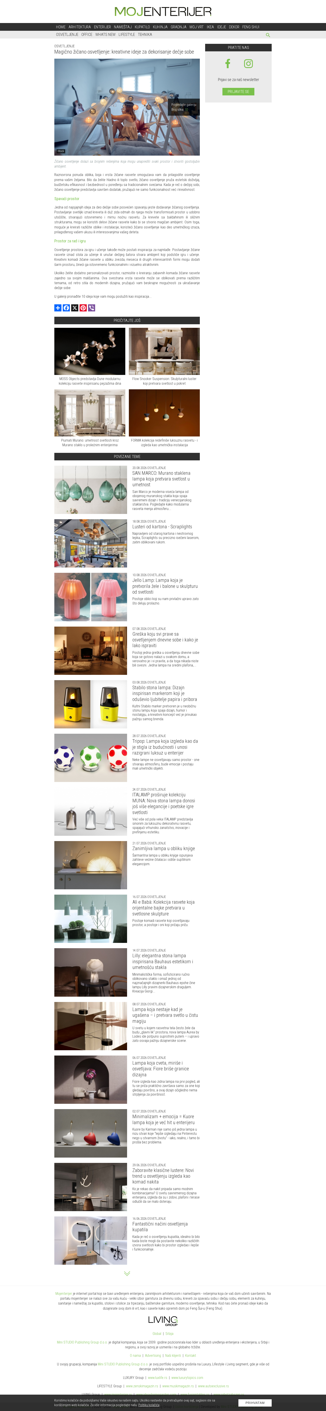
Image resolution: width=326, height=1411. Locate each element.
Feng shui (250, 27)
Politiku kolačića (148, 1405)
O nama (135, 1355)
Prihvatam (255, 1403)
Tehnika (145, 34)
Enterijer (102, 27)
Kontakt (190, 1355)
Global (157, 1334)
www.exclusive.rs (213, 1386)
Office (86, 34)
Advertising (153, 1355)
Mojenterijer (63, 1293)
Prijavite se (238, 91)
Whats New (105, 34)
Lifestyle (127, 34)
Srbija (169, 1334)
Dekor (234, 27)
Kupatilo (142, 27)
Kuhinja (160, 27)
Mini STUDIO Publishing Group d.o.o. (82, 1342)
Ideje (221, 27)
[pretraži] (268, 35)
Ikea (210, 27)
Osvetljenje (67, 34)
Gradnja (179, 27)
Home (60, 27)
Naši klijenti (173, 1355)
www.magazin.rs (142, 1386)
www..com (187, 1378)
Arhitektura (80, 27)
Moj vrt (197, 27)
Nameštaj (123, 27)
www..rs (157, 1378)
